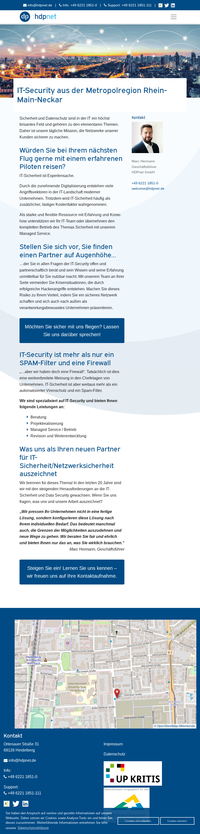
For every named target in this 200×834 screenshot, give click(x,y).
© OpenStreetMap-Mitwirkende (174, 726)
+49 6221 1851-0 (145, 183)
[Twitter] (166, 5)
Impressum (113, 744)
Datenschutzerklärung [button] (33, 828)
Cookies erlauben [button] (177, 821)
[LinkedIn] (173, 5)
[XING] (160, 5)
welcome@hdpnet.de (148, 188)
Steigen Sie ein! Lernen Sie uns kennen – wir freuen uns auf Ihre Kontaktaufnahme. (72, 572)
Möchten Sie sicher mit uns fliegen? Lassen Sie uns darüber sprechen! (72, 330)
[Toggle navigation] (173, 16)
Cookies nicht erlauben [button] (138, 821)
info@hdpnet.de (39, 5)
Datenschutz (114, 754)
